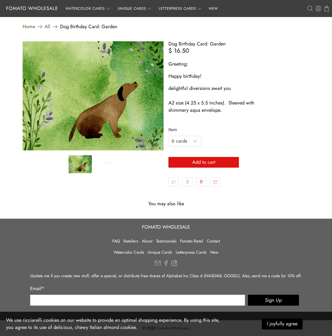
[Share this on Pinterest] (201, 182)
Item (172, 129)
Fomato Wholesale (32, 8)
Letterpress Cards (177, 8)
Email (37, 288)
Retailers (130, 241)
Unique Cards (132, 8)
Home (29, 26)
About (147, 241)
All (47, 26)
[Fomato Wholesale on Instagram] (174, 264)
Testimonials (166, 241)
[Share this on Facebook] (187, 182)
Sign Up (273, 300)
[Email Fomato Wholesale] (158, 264)
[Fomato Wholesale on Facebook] (166, 264)
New (213, 8)
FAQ (116, 241)
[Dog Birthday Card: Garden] (93, 95)
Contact (213, 241)
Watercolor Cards (85, 8)
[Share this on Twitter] (173, 182)
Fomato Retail (191, 241)
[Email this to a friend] (215, 182)
